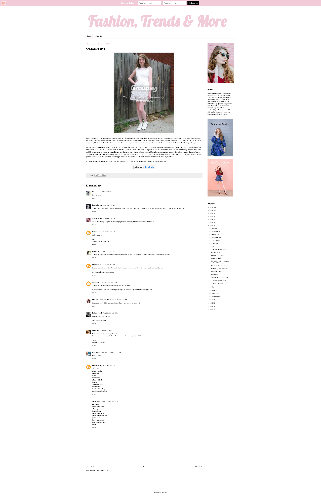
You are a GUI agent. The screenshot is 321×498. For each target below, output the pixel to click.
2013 (211, 226)
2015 (211, 219)
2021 (211, 207)
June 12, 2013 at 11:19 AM (106, 251)
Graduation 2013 (216, 274)
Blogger (164, 492)
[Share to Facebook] (103, 175)
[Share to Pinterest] (105, 175)
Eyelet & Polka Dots (217, 255)
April (213, 290)
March (214, 293)
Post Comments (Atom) (101, 470)
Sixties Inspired (216, 258)
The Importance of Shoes (218, 280)
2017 (211, 213)
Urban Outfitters (125, 149)
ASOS (145, 154)
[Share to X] (100, 175)
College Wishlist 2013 (217, 271)
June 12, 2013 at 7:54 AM (107, 218)
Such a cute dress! (97, 355)
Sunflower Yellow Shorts (218, 249)
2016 (211, 216)
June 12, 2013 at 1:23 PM (107, 265)
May (213, 287)
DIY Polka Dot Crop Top (218, 266)
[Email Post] (91, 175)
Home (89, 36)
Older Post (198, 467)
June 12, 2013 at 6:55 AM (104, 192)
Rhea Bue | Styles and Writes (101, 300)
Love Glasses (96, 352)
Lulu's (177, 154)
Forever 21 (139, 154)
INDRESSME (99, 149)
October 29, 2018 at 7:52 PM (109, 401)
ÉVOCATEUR (215, 252)
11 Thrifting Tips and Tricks (219, 277)
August (214, 240)
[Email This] (95, 175)
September (215, 237)
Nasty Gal (170, 154)
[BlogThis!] (98, 175)
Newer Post (90, 467)
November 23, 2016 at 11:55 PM (111, 352)
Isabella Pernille (97, 313)
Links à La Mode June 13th (219, 269)
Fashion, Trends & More (157, 20)
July (213, 243)
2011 (211, 306)
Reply (94, 198)
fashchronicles (96, 282)
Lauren (94, 251)
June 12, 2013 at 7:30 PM (109, 282)
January (214, 299)
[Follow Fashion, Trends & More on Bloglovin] (144, 169)
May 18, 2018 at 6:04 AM (107, 365)
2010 (211, 309)
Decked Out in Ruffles (98, 342)
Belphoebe (95, 205)
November (215, 231)
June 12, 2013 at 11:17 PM (119, 300)
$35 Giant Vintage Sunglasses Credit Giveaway (220, 262)
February (214, 296)
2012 (211, 303)
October (214, 234)
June (213, 247)
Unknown (95, 232)
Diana (94, 192)
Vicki (94, 330)
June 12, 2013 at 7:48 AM (107, 205)
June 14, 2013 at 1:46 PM (110, 313)
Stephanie (95, 218)
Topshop (152, 154)
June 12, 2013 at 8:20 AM (107, 232)
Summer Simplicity (217, 283)
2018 (211, 210)
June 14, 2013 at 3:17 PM (104, 330)
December (215, 228)
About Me (98, 36)
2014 (211, 223)
